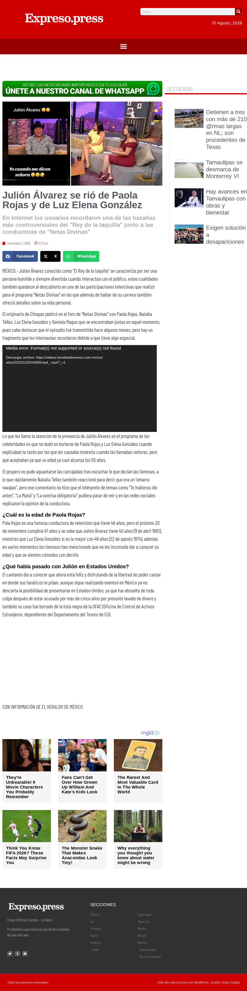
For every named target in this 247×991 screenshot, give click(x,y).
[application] (79, 388)
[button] (123, 46)
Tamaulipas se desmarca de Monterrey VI (224, 169)
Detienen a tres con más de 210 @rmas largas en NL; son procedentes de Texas (226, 129)
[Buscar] (238, 11)
